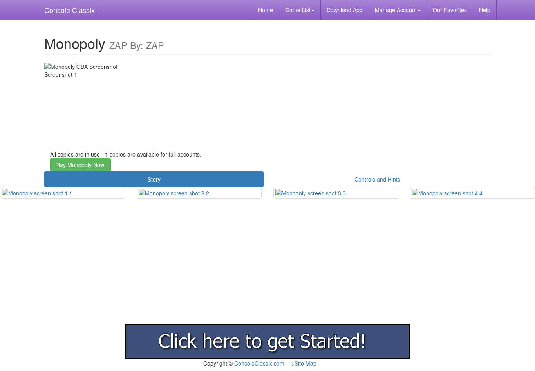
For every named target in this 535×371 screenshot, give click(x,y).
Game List (298, 10)
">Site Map (302, 363)
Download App (345, 10)
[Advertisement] (235, 269)
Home (265, 10)
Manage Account (396, 10)
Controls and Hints (377, 179)
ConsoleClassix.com (259, 363)
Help (484, 10)
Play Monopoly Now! (80, 165)
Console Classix (69, 10)
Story (154, 179)
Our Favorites (450, 10)
